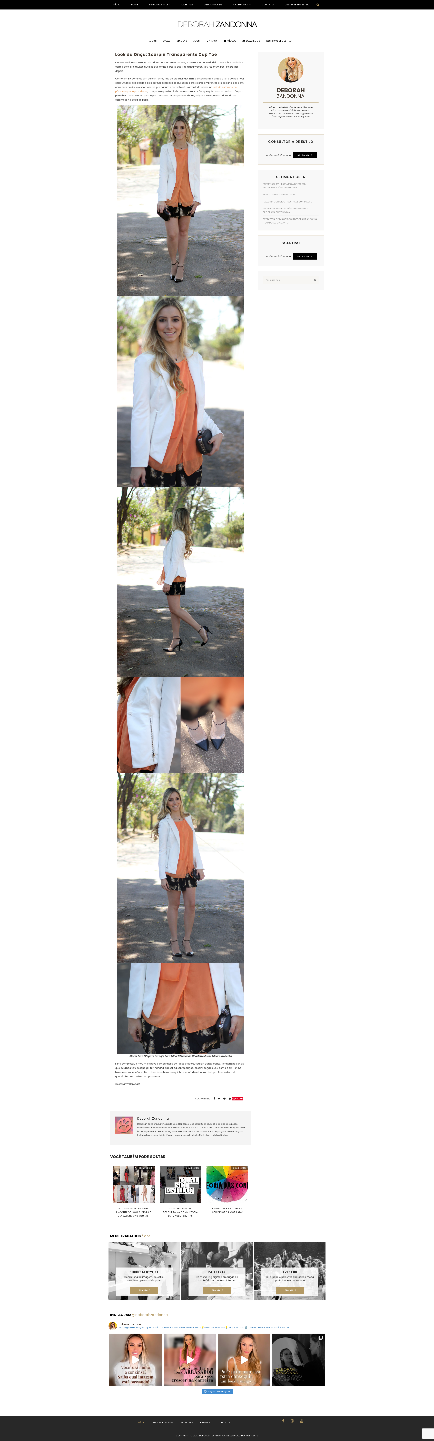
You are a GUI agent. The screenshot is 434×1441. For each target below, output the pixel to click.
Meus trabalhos (130, 1236)
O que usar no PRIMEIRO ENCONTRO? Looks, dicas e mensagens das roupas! (133, 1212)
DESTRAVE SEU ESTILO (297, 4)
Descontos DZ (213, 4)
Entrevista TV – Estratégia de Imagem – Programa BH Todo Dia (285, 210)
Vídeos (231, 41)
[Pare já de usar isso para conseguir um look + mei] (244, 1360)
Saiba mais (304, 155)
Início (116, 4)
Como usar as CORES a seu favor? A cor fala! (227, 1210)
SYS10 (254, 1435)
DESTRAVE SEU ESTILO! (279, 41)
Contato (268, 4)
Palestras (187, 4)
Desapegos (253, 41)
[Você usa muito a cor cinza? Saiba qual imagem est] (135, 1360)
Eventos (290, 1272)
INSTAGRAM (139, 1314)
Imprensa (211, 41)
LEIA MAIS (144, 1290)
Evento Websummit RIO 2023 (279, 194)
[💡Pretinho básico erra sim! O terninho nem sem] (298, 1360)
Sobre (134, 4)
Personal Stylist (159, 4)
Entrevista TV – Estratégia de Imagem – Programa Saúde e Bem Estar (285, 185)
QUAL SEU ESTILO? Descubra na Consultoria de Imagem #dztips (180, 1212)
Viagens (181, 41)
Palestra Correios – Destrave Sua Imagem (287, 201)
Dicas (166, 41)
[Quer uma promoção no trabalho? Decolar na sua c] (190, 1360)
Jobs (196, 41)
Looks (152, 41)
